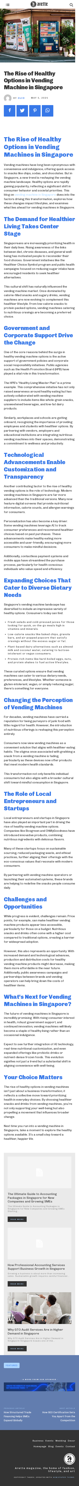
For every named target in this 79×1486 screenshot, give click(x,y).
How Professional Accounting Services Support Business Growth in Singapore (36, 1266)
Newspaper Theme (63, 1477)
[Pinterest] (35, 111)
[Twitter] (22, 111)
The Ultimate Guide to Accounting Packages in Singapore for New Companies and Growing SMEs (32, 1197)
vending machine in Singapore (35, 194)
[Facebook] (9, 111)
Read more (17, 1219)
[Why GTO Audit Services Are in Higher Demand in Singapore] (39, 1308)
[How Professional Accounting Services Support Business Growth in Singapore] (39, 1243)
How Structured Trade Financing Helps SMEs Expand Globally (17, 1416)
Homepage (40, 1446)
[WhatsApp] (47, 111)
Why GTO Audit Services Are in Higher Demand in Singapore (35, 1331)
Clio (21, 98)
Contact (70, 1446)
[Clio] (8, 98)
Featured (12, 1365)
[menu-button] (8, 5)
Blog (51, 1446)
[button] (71, 5)
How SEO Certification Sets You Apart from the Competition (58, 1416)
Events (60, 1446)
